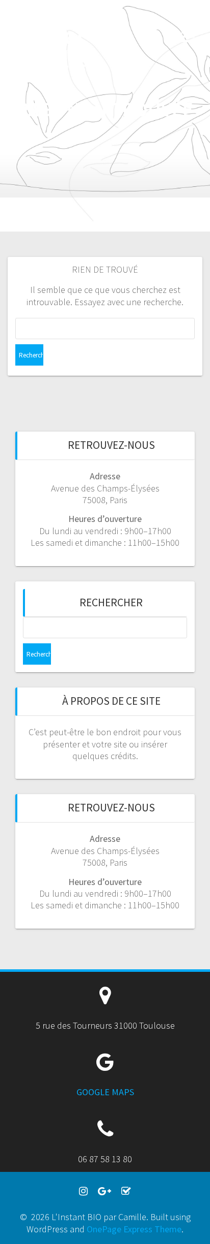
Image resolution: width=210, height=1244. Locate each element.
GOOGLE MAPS (105, 1092)
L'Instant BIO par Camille (54, 35)
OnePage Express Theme (134, 1229)
